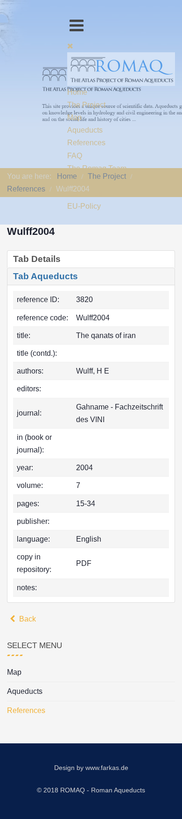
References (26, 710)
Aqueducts (24, 691)
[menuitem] (77, 92)
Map (14, 672)
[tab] (91, 259)
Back (26, 619)
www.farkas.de (106, 767)
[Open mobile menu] (76, 25)
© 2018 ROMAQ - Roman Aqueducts (91, 790)
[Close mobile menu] (70, 46)
